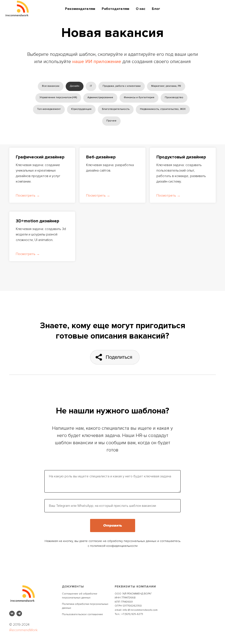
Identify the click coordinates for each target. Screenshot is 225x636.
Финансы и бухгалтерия (139, 97)
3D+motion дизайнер (37, 221)
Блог (156, 9)
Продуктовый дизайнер (181, 157)
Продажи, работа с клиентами (122, 86)
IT (91, 86)
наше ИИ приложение (96, 62)
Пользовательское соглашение (82, 614)
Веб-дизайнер (101, 157)
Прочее (111, 120)
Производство (174, 97)
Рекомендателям (80, 9)
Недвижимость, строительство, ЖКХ (163, 109)
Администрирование (100, 97)
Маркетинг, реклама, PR (166, 86)
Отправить (112, 525)
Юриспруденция (81, 109)
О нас (140, 9)
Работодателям (115, 9)
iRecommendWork (23, 630)
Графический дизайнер (40, 157)
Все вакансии (50, 86)
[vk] (12, 613)
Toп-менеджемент (49, 109)
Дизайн (74, 86)
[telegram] (19, 613)
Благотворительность (115, 109)
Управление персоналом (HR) (58, 97)
